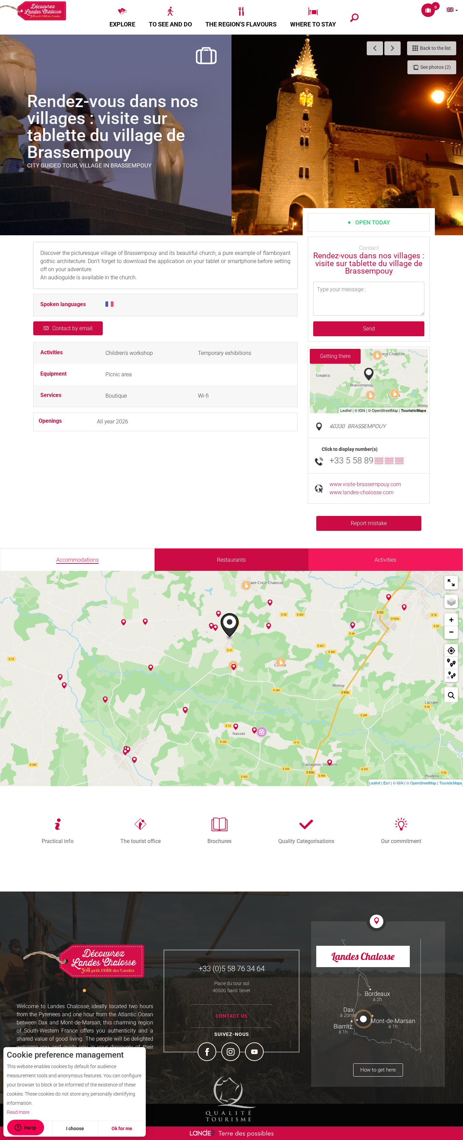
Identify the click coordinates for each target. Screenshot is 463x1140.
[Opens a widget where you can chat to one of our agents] (25, 1128)
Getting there (335, 356)
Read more (18, 1112)
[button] (122, 17)
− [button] (451, 632)
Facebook (208, 1052)
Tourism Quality (230, 1098)
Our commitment (401, 841)
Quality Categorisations (306, 841)
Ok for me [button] (122, 1128)
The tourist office (140, 841)
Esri (386, 782)
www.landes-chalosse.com (361, 492)
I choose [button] (75, 1128)
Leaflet (374, 782)
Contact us (232, 1016)
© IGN (398, 782)
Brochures (219, 841)
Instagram (231, 1052)
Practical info (58, 841)
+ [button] (451, 620)
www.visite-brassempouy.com (365, 484)
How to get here (378, 1070)
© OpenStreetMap (421, 782)
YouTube (255, 1052)
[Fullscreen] (451, 583)
